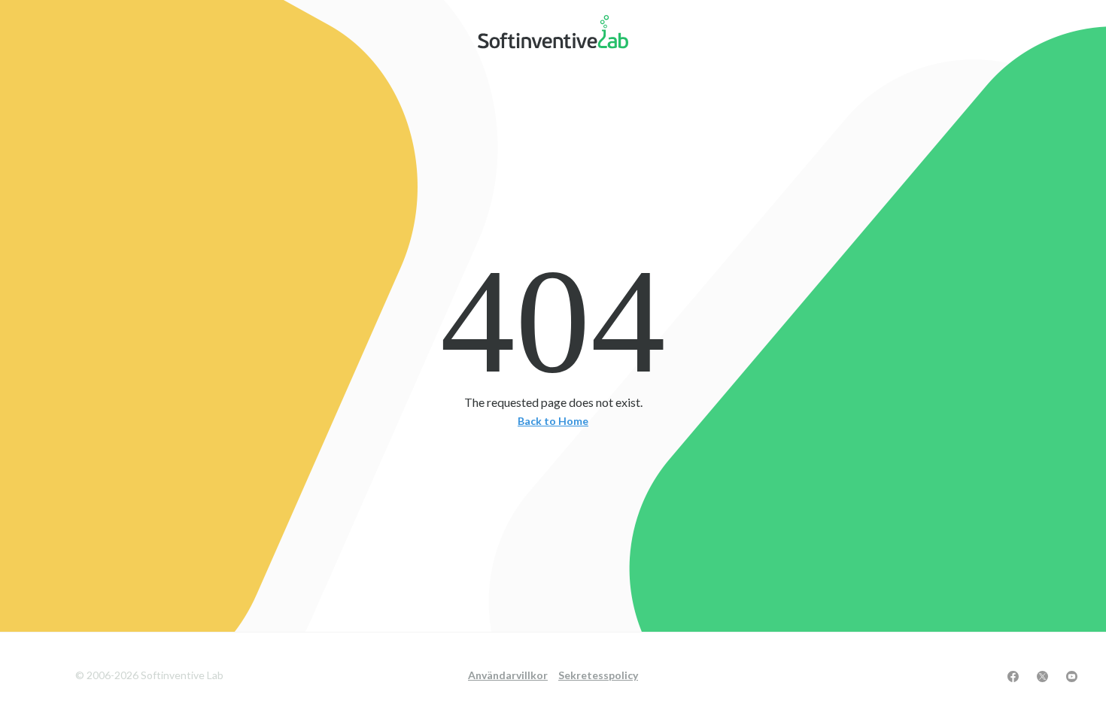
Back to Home (553, 421)
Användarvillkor (508, 675)
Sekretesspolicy (598, 675)
